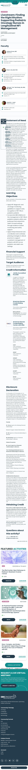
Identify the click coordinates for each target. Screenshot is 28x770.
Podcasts (3, 730)
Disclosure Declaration (4, 145)
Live (3, 566)
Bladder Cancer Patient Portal (8, 740)
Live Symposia (4, 725)
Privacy (2, 2)
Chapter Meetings (5, 727)
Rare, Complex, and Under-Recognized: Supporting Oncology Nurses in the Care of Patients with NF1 (13, 646)
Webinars (3, 732)
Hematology (4, 715)
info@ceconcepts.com (12, 538)
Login (2, 752)
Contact (9, 2)
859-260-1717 (14, 536)
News (2, 754)
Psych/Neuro (4, 713)
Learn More (22, 580)
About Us (5, 2)
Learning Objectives (4, 132)
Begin (8, 619)
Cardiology (3, 711)
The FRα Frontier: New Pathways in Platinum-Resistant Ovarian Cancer (13, 572)
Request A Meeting (9, 685)
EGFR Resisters (4, 744)
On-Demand (5, 601)
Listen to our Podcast (15, 2)
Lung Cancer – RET (5, 742)
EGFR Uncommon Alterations (8, 746)
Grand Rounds (4, 728)
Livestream (4, 11)
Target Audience (4, 139)
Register (8, 580)
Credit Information (4, 142)
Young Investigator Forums (7, 734)
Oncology (3, 709)
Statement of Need (4, 128)
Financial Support (4, 135)
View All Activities (14, 665)
